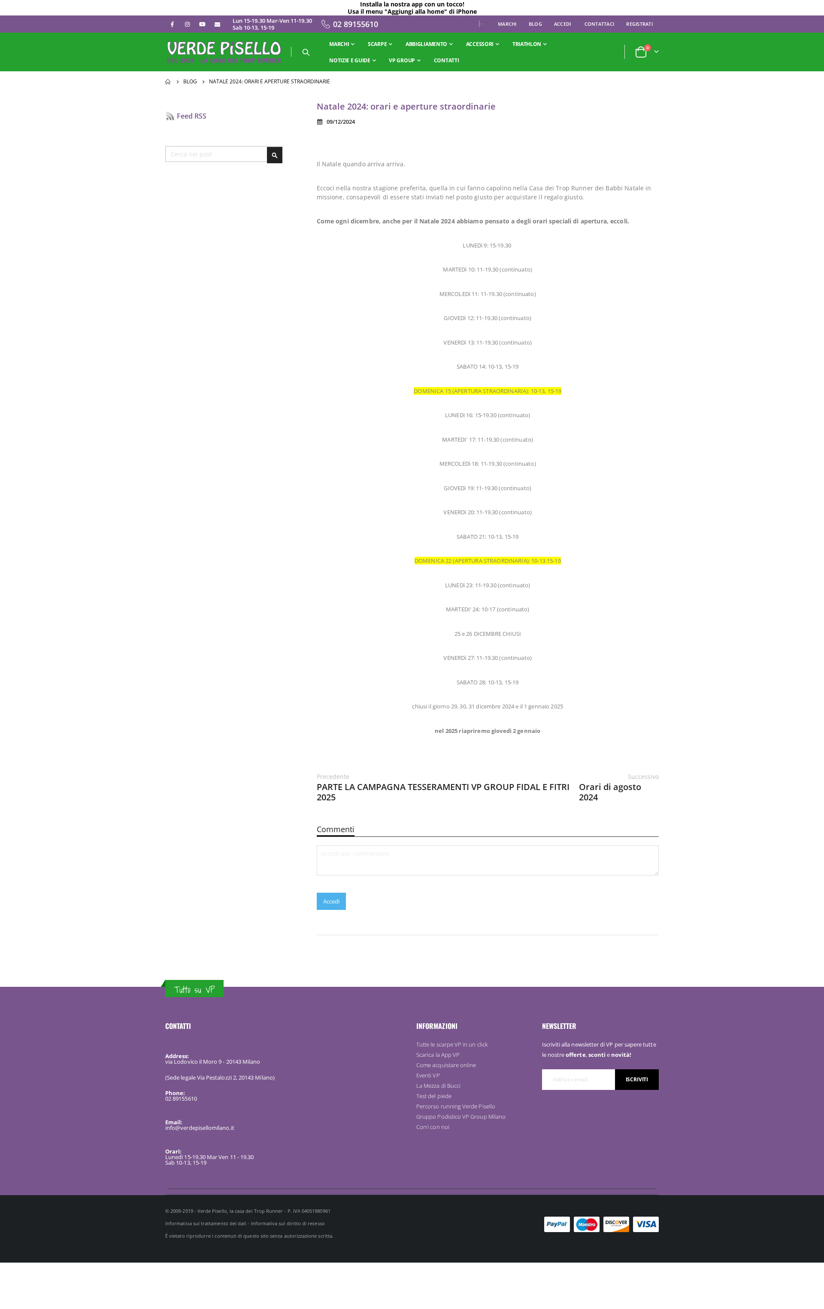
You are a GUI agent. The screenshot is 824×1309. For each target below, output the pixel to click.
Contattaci (600, 24)
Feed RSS (191, 115)
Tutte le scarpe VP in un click (452, 1044)
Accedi (562, 24)
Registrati (639, 24)
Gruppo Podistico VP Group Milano (461, 1116)
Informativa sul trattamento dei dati (205, 1223)
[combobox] (223, 154)
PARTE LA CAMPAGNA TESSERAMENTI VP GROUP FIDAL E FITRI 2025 (443, 787)
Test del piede (433, 1096)
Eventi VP (428, 1075)
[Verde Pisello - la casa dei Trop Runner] (225, 52)
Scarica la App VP (438, 1055)
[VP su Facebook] (172, 24)
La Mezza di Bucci (438, 1085)
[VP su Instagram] (187, 24)
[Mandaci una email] (217, 24)
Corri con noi (432, 1127)
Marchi (507, 24)
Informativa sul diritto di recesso (288, 1223)
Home (168, 81)
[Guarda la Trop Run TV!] (202, 24)
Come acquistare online (446, 1065)
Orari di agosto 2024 (619, 787)
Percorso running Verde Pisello (455, 1106)
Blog (535, 24)
